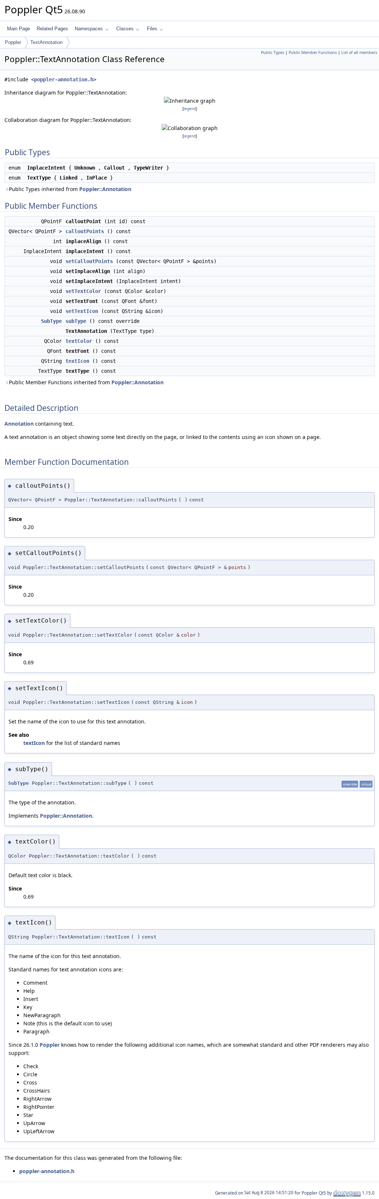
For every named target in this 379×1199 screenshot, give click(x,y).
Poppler (13, 42)
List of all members (359, 52)
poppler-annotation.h (63, 79)
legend (190, 108)
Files (152, 28)
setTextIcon (82, 311)
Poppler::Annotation (105, 189)
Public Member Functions (313, 52)
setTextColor (83, 291)
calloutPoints (85, 231)
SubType (51, 321)
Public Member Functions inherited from (86, 382)
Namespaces (89, 28)
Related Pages (52, 28)
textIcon (77, 361)
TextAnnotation (46, 42)
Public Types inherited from (70, 189)
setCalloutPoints (89, 261)
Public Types (272, 52)
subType (76, 321)
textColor (79, 341)
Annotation (19, 423)
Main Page (18, 28)
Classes (125, 28)
